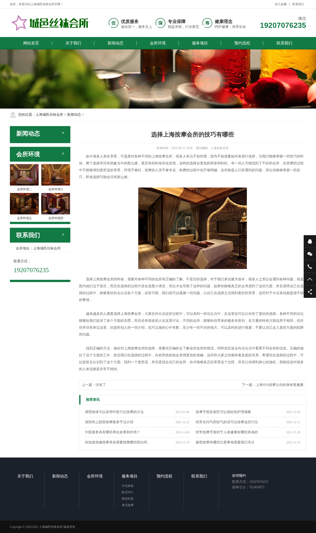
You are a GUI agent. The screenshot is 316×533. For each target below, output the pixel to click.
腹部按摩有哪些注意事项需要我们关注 (225, 442)
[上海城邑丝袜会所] (50, 23)
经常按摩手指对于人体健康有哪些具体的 (227, 432)
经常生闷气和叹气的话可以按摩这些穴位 (227, 422)
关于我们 (73, 43)
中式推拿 (128, 486)
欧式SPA (127, 492)
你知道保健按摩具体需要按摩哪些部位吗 (116, 442)
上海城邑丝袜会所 (49, 114)
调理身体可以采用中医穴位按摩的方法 (114, 412)
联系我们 (298, 4)
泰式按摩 (128, 505)
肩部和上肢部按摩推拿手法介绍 (109, 422)
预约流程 (242, 43)
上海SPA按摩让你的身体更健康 (279, 385)
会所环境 (158, 43)
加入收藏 (281, 4)
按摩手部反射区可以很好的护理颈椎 (223, 412)
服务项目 (200, 43)
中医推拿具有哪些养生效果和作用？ (112, 432)
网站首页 (31, 43)
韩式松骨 (128, 498)
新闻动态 (115, 43)
